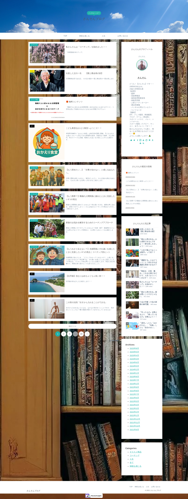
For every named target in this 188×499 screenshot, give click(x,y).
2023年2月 (134, 384)
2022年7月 (134, 394)
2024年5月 (134, 366)
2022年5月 (134, 401)
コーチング (134, 455)
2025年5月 (134, 352)
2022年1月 (134, 415)
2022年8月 (134, 391)
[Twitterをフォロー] (134, 140)
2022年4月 (134, 405)
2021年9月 (134, 429)
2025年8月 (134, 348)
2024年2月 (134, 369)
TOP (131, 487)
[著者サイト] (131, 140)
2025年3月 (134, 359)
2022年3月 (134, 408)
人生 (132, 459)
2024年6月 (134, 362)
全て (132, 462)
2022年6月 (134, 398)
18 (81, 334)
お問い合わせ (155, 487)
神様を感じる (135, 466)
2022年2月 (134, 412)
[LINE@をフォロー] (149, 140)
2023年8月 (134, 377)
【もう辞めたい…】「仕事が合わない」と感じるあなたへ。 (142, 191)
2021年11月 (135, 422)
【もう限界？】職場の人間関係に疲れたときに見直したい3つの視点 (142, 202)
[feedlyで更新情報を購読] (140, 143)
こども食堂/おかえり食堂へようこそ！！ (140, 181)
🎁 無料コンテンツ (132, 173)
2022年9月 (134, 387)
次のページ (72, 326)
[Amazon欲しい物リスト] (152, 140)
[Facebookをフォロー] (137, 140)
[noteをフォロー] (146, 140)
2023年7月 (134, 380)
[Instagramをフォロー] (140, 140)
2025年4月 (134, 355)
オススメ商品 (135, 452)
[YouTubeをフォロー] (143, 140)
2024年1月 (134, 373)
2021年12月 (135, 419)
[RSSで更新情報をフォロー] (143, 143)
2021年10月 (135, 426)
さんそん (142, 78)
